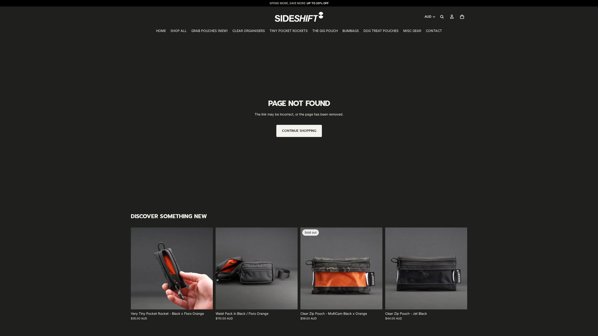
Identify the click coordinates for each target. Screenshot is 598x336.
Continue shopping (299, 130)
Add (209, 302)
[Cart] (462, 17)
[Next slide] (206, 268)
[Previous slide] (138, 268)
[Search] (442, 17)
